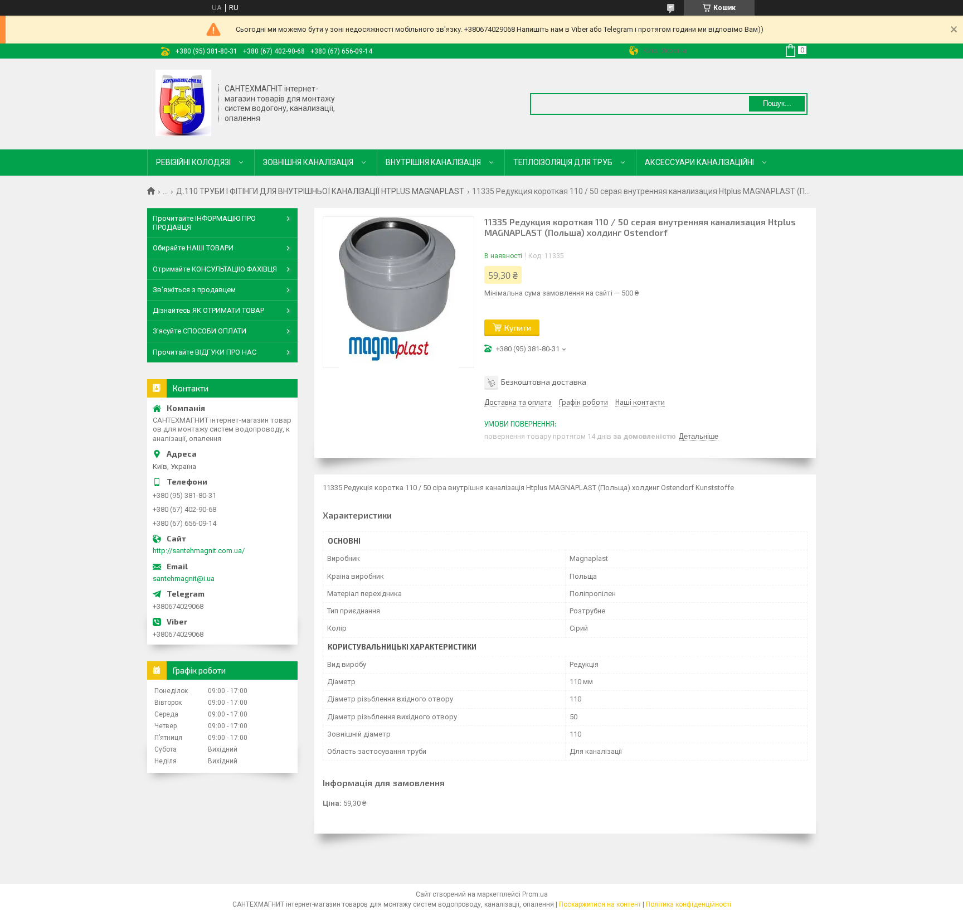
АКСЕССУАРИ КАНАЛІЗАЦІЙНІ (699, 162)
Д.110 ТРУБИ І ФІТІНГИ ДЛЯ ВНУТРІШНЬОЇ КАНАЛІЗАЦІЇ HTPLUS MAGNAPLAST (320, 191)
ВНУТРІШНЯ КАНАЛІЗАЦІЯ (433, 162)
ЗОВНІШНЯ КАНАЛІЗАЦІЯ (308, 162)
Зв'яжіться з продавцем (194, 289)
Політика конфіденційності (688, 904)
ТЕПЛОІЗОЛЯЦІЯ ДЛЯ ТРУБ (562, 162)
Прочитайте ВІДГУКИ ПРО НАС (204, 352)
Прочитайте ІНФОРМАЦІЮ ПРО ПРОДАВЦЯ (204, 222)
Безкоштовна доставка (543, 381)
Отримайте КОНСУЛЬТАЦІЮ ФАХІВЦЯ (215, 269)
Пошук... (777, 103)
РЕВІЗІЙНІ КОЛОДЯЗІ (193, 162)
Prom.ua (535, 894)
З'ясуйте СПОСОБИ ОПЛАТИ (199, 331)
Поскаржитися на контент (600, 904)
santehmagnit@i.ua (184, 578)
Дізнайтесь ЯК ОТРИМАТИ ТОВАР (208, 310)
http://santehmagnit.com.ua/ (199, 550)
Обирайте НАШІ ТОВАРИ (193, 248)
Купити (517, 327)
